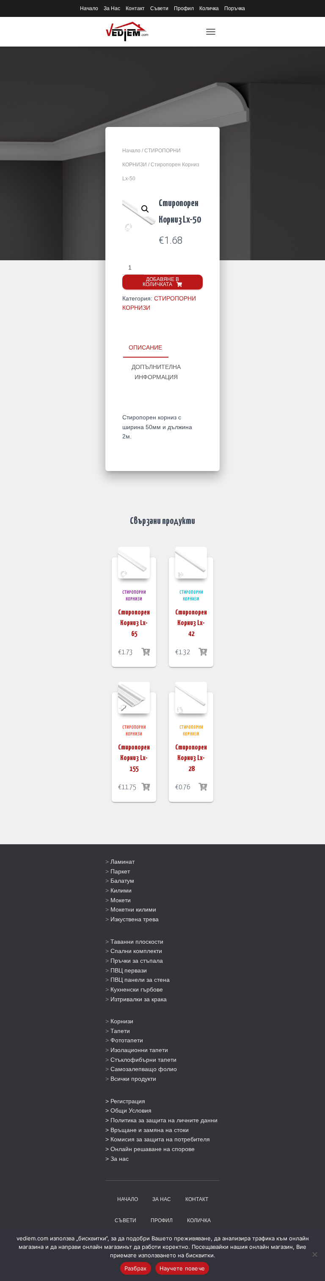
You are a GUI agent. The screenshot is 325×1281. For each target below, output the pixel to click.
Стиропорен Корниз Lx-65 (134, 623)
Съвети (159, 8)
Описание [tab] (145, 347)
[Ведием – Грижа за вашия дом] (130, 31)
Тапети (120, 1031)
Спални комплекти (136, 951)
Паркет (120, 871)
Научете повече (182, 1268)
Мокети (120, 900)
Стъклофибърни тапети (143, 1059)
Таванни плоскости (136, 941)
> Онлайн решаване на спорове (150, 1149)
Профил (184, 8)
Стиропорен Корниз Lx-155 (134, 758)
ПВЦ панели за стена (140, 979)
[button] (145, 209)
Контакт (135, 8)
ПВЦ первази (128, 970)
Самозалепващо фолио (143, 1069)
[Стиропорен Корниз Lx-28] (191, 698)
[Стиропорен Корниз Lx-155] (134, 698)
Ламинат (122, 861)
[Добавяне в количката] (145, 652)
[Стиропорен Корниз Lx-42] (191, 563)
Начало (89, 8)
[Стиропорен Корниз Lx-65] (134, 563)
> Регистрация (125, 1101)
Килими (121, 890)
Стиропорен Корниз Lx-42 (191, 623)
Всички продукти (133, 1078)
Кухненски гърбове (136, 989)
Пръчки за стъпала (136, 960)
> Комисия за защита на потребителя (157, 1139)
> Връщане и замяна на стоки (147, 1130)
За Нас (112, 8)
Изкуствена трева (134, 919)
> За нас (117, 1158)
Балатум (122, 880)
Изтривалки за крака (138, 999)
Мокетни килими (133, 909)
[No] (314, 1254)
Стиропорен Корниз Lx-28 (191, 758)
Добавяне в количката (161, 281)
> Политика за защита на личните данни (161, 1120)
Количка (209, 8)
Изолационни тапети (139, 1050)
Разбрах (135, 1268)
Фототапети (126, 1040)
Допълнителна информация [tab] (156, 372)
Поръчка (234, 8)
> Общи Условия (128, 1110)
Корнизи (121, 1021)
